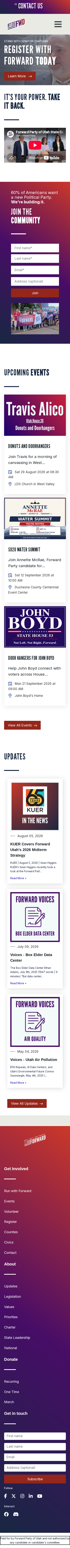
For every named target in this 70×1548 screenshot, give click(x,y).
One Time (11, 1392)
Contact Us (30, 5)
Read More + (18, 878)
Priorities (11, 1317)
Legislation (12, 1296)
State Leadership (17, 1338)
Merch (9, 1402)
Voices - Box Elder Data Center (31, 957)
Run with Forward (17, 1191)
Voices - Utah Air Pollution (33, 1060)
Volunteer (11, 1211)
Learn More (17, 76)
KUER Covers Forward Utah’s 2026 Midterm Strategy (30, 849)
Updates (10, 1286)
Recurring (11, 1381)
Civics (8, 1242)
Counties (11, 1232)
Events (9, 1201)
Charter (9, 1327)
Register (10, 1222)
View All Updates (24, 1103)
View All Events (20, 725)
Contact (10, 1253)
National (10, 1348)
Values (9, 1307)
